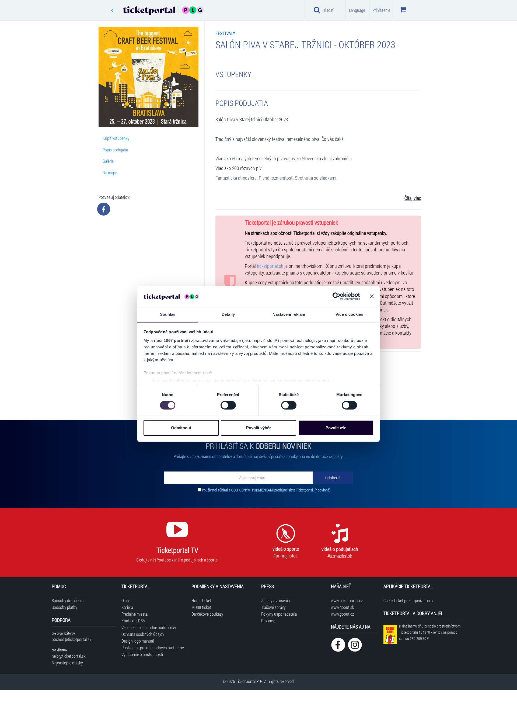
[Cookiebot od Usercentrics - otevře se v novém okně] (336, 296)
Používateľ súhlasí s (266, 490)
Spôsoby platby (64, 607)
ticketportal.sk (270, 266)
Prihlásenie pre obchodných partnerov (152, 647)
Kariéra (127, 607)
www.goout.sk (342, 607)
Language (357, 10)
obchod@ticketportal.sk (71, 639)
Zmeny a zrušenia (275, 600)
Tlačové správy (273, 607)
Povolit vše (336, 427)
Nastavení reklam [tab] (289, 314)
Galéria (108, 161)
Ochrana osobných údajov (142, 634)
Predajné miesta (134, 614)
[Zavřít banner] (372, 296)
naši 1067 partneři (172, 340)
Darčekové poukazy (207, 614)
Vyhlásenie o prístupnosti (142, 654)
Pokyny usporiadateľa (279, 614)
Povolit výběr (258, 427)
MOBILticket (201, 607)
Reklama (268, 620)
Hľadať (328, 10)
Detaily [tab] (228, 314)
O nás (126, 600)
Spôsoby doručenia (67, 600)
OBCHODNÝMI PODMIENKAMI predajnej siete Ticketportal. (273, 490)
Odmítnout (181, 427)
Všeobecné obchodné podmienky (148, 627)
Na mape (110, 172)
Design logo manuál (137, 641)
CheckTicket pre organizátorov (408, 600)
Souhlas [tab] (168, 314)
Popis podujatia (115, 149)
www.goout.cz (342, 614)
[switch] (228, 405)
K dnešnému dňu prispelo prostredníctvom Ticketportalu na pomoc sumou (429, 632)
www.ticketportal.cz (347, 600)
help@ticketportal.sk (69, 656)
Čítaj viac (412, 198)
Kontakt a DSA (133, 620)
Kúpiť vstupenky (116, 138)
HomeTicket (201, 600)
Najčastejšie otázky (67, 662)
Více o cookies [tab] (349, 314)
